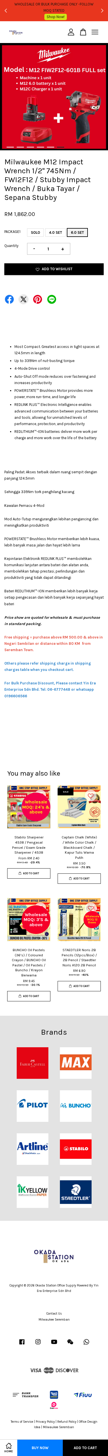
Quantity (11, 246)
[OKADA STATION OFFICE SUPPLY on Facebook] (22, 1345)
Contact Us (54, 1313)
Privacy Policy (45, 1422)
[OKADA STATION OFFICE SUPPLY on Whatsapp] (86, 1345)
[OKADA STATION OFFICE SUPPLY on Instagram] (38, 1345)
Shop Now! (56, 17)
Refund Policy (66, 1422)
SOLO (35, 232)
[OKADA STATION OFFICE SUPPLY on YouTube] (54, 1345)
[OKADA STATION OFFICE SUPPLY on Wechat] (70, 1345)
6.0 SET (77, 232)
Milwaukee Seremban (54, 1319)
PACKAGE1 (12, 231)
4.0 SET (55, 232)
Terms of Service (22, 1422)
